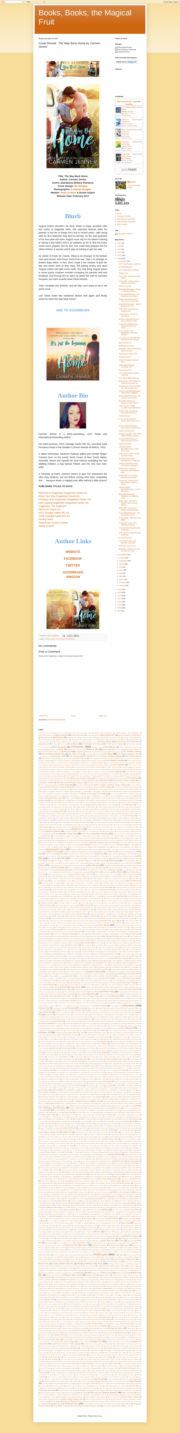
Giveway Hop (91, 1008)
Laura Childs (55, 1119)
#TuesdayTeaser (103, 751)
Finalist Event (98, 985)
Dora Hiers (97, 954)
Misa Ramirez (135, 1194)
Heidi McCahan (137, 1021)
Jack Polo (91, 1039)
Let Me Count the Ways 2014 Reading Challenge (54, 1130)
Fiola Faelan (132, 985)
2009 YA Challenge (75, 756)
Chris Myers (81, 907)
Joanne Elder (79, 1070)
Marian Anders (52, 1163)
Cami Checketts (43, 885)
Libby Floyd (130, 1130)
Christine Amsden (62, 909)
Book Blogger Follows (132, 858)
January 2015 (63, 1050)
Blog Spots (90, 853)
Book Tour (101, 867)
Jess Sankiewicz (131, 1061)
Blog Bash (121, 851)
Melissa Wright (102, 1179)
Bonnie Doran (100, 856)
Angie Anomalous (74, 816)
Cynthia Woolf (77, 932)
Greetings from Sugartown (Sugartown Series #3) (65, 499)
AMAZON (73, 577)
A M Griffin (110, 791)
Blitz (96, 851)
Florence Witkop (124, 987)
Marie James (86, 1163)
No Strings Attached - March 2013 (116, 1216)
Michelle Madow (82, 1190)
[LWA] (124, 234)
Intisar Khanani (113, 1032)
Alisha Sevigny (75, 802)
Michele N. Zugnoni (76, 1187)
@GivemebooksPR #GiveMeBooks (130, 735)
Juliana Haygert (107, 1081)
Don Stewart (51, 951)
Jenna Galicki (121, 1052)
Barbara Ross (91, 840)
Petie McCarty (135, 1234)
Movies (94, 1203)
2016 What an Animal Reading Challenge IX (70, 782)
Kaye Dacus (56, 1099)
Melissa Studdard (68, 1179)
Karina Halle (81, 1092)
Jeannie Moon (49, 1052)
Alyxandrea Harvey (107, 805)
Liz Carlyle (125, 1141)
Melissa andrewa (104, 1176)
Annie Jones (97, 822)
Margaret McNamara (122, 1159)
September (123, 561)
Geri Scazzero (43, 1003)
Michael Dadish (60, 1185)
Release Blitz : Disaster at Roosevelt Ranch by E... (128, 412)
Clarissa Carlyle (116, 914)
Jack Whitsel (100, 1039)
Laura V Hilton (84, 1121)
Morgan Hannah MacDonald (125, 1201)
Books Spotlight (83, 872)
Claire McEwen (61, 914)
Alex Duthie (86, 800)
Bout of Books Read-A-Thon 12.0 (82, 874)
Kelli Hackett (137, 1099)
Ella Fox (89, 965)
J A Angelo (99, 1035)
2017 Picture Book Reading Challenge (59, 787)
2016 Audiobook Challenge (103, 778)
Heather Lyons (134, 1019)
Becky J (64, 845)
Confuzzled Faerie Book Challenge (110, 920)
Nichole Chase (113, 1212)
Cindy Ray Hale (106, 912)
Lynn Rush (63, 1150)
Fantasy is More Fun (75, 980)
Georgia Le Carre (81, 1000)
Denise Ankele (110, 945)
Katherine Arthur (50, 1094)
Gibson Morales (54, 1003)
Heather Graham (75, 1019)
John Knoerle (58, 1072)
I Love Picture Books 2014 (74, 1030)
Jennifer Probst (82, 1059)
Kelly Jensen (107, 1101)
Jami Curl (138, 1043)
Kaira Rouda (44, 1090)
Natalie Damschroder (91, 1207)
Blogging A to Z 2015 (127, 853)
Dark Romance (134, 936)
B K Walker (102, 836)
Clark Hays (136, 914)
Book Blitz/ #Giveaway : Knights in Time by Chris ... (129, 402)
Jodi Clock (100, 1070)
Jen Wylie (112, 1052)
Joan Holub (49, 1070)
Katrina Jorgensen (68, 1096)
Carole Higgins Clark (133, 887)
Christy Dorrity (50, 912)
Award (65, 836)
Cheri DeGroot (61, 903)
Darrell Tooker (82, 938)
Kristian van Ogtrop (91, 1112)
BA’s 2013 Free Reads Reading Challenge (76, 838)
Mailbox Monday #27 (126, 346)
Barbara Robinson (79, 840)
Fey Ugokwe (60, 985)
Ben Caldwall (132, 845)
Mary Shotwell (79, 1170)
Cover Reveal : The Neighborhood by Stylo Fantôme (128, 333)
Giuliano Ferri (89, 1006)
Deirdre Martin (60, 945)
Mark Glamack (92, 1165)
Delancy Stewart (86, 945)
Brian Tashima (59, 878)
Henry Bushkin (100, 1023)
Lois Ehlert (87, 1143)
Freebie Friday (108, 992)
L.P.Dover (136, 1114)
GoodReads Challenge (80, 1010)
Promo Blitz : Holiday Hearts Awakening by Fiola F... (129, 282)
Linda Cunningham (70, 1134)
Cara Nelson (126, 885)
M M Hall (133, 1150)
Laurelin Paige (118, 1121)
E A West (69, 958)
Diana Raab (67, 947)
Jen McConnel (89, 1052)
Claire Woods (83, 914)
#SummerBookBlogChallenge (50, 751)
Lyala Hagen (92, 1148)
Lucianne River (45, 1148)
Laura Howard (114, 1119)
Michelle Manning (108, 1190)
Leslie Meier (93, 1128)
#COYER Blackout (125, 267)
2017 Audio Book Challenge (129, 270)
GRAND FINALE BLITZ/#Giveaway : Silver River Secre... (129, 449)
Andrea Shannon (125, 811)
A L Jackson (84, 791)
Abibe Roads (43, 796)
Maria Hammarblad (133, 1161)
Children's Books (84, 905)
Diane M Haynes (127, 947)
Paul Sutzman (135, 1229)
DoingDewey (114, 949)
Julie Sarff (83, 1083)
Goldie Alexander (65, 1010)
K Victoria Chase (88, 1088)
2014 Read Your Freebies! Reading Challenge (67, 769)
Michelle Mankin (95, 1190)
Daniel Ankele (69, 936)
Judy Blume (132, 1079)
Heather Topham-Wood (72, 1021)
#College (54, 744)
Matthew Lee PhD (44, 1172)
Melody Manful (45, 1181)
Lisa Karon (44, 1139)
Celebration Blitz (68, 898)
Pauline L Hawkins (86, 1232)
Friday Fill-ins (90, 994)
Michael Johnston (83, 1185)
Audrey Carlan (109, 831)
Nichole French (125, 1212)
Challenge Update (111, 898)
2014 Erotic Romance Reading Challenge (58, 767)
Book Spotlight (59, 867)
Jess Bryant (88, 1061)
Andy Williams (58, 813)
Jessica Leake (123, 1063)
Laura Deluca (77, 1119)
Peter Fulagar (100, 1234)
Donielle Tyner (85, 951)
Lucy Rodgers (70, 1148)
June (121, 570)
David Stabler (97, 940)
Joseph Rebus (85, 1077)
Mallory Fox (60, 1156)
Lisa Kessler (69, 1139)
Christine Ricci (74, 909)
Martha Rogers (57, 1167)
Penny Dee (49, 1234)
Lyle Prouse (112, 1148)
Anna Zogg (49, 820)
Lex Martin (102, 1130)
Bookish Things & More (100, 870)
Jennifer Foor (66, 1057)
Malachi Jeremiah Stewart (46, 1156)
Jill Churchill (82, 1065)
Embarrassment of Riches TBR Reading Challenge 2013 (56, 967)
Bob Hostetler (76, 856)
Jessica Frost (101, 1063)
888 (92, 789)
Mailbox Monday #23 (126, 431)
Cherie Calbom (85, 903)
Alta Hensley (69, 805)
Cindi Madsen (83, 912)
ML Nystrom (88, 1196)
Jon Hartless (110, 1074)
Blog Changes (131, 851)
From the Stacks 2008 (67, 996)
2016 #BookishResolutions (55, 778)
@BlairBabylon (95, 733)
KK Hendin (87, 1110)
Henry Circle (110, 1023)
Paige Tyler (73, 1225)
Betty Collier (130, 847)
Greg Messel (101, 1012)
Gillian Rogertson (112, 1003)
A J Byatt (56, 791)
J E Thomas (97, 1037)
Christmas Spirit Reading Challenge (107, 909)
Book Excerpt (114, 861)
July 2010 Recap (117, 1083)
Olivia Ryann (115, 1221)
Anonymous (42, 824)
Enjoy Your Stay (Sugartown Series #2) (59, 496)
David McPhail (75, 940)
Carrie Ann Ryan (107, 889)
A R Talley (62, 793)
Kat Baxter (91, 1092)
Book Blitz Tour (104, 858)
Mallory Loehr (71, 1156)
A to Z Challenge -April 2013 (84, 793)
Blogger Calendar (112, 853)
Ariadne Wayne (43, 827)
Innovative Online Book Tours (75, 1032)
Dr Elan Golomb (59, 956)
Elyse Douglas (135, 965)
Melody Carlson (125, 1179)
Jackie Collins (55, 1041)
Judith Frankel (101, 1079)
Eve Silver (70, 976)
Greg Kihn (92, 1012)
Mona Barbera (57, 1198)
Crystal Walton (43, 932)
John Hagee (132, 1070)
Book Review (93, 865)
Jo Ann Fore (125, 1068)
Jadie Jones (135, 1041)
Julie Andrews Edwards (132, 1081)
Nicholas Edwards (76, 1212)
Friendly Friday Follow (50, 996)
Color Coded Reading (62, 920)
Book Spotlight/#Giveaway (77, 867)
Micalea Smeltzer (125, 1183)
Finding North (46, 519)
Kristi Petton (79, 1112)
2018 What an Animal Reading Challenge (126, 787)
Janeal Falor (55, 1048)
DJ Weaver (104, 949)
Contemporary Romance (71, 923)
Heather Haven (99, 1019)
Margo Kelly (97, 1161)
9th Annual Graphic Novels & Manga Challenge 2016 (112, 789)
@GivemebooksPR (92, 735)
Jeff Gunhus (60, 1052)
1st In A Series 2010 (45, 756)
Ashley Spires (135, 827)
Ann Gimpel (131, 816)
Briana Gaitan (71, 878)
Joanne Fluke (90, 1070)
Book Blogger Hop (45, 860)
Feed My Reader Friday (127, 982)
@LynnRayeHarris (46, 739)
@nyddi (111, 739)
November (123, 555)
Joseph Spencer (98, 1077)
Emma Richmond (117, 969)
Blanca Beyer (89, 851)
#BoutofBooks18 (44, 744)
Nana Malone (54, 1207)
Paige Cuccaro (62, 1225)
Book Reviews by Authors (126, 219)
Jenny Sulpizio (55, 1061)
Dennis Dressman (122, 945)
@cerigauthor (108, 733)
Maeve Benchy (68, 1154)
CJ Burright (117, 912)
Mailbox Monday (115, 1154)
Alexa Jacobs (119, 800)
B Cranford (93, 836)
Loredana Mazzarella (117, 1143)
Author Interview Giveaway (122, 833)
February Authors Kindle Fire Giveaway (92, 982)
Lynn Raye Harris (52, 1150)
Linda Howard (104, 1134)
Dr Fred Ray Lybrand (72, 956)
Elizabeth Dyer (137, 962)
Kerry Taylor (135, 1103)
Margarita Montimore (45, 1161)
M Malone (48, 1152)
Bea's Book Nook (136, 840)
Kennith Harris (90, 1103)
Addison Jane (69, 796)
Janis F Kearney (91, 1048)
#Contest (62, 744)
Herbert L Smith (134, 1023)
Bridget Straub (82, 878)
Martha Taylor (69, 1167)
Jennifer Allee (105, 1054)
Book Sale (126, 865)
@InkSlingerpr (58, 737)
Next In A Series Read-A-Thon (59, 1212)
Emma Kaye (69, 969)
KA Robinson (110, 1088)
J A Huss (127, 1035)
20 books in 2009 (59, 756)
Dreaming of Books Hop (46, 958)
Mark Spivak (102, 1165)
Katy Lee (79, 1096)
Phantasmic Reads (44, 1236)
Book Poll (131, 863)
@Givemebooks (61, 735)
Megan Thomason (116, 1174)
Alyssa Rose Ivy (93, 805)
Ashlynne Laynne (44, 829)
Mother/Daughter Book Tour (79, 1203)
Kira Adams (57, 1110)
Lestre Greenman (117, 1128)
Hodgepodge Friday (91, 1025)
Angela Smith (48, 816)
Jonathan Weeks (44, 1077)
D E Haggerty (99, 932)
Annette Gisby (62, 822)
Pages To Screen (50, 1225)
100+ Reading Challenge (132, 751)
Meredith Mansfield (62, 1183)
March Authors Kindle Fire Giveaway (50, 1159)
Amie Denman (71, 809)
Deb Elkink (74, 943)
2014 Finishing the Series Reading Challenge (87, 767)
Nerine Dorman (94, 1209)
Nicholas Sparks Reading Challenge (96, 1212)
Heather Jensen (123, 1019)
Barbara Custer (66, 840)
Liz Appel (116, 1141)
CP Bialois (59, 927)
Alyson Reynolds (80, 805)
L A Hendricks (98, 1114)
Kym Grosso (71, 1114)
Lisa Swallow (137, 1139)
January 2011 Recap (104, 1048)
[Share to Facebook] (75, 635)
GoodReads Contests (96, 1010)
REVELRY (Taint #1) (49, 509)
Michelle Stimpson (54, 1192)
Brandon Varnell (66, 876)
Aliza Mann (108, 802)
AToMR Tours (77, 829)
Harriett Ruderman (109, 1017)
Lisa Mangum (80, 1139)
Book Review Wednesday (112, 865)
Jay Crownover (103, 1050)
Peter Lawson (111, 1234)
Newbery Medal (43, 1212)
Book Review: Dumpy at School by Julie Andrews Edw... (128, 470)
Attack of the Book (93, 829)
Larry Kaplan (126, 1117)
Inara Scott (111, 1030)
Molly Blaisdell (135, 1196)
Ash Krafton (102, 827)
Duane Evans (60, 958)
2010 (119, 605)
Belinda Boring (111, 845)
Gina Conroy (132, 1003)
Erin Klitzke (52, 974)
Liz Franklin (133, 1141)
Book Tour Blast (113, 867)
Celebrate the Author (54, 898)
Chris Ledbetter (70, 907)
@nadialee (89, 739)
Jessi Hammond (50, 1063)
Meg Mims (72, 1174)
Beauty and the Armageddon (80, 842)
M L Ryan (125, 1150)
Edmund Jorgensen (75, 960)
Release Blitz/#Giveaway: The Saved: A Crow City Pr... (129, 397)
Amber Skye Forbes (127, 807)
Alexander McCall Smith (132, 800)
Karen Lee (132, 1090)
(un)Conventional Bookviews (48, 733)
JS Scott (80, 1079)
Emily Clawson (89, 967)
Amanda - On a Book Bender (124, 805)
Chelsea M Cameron (47, 903)
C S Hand (115, 883)
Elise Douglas (95, 962)
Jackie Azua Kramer (135, 1039)
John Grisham (121, 1070)
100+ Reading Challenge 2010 (53, 754)
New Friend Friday (133, 1209)
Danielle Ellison (93, 936)
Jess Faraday (99, 1061)
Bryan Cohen (68, 881)
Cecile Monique (108, 896)
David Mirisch (86, 940)
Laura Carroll (44, 1119)
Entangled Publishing (94, 972)
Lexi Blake (111, 1130)
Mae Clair (58, 1154)
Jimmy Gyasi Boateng (84, 1068)
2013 (119, 596)
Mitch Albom (53, 1196)
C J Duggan (77, 883)
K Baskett (119, 1085)
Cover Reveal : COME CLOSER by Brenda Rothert (130, 407)
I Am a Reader (126, 1028)
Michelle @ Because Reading (94, 1187)
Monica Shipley (50, 1201)
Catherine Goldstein (113, 894)
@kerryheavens (100, 737)
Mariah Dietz (42, 1163)
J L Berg (114, 1037)
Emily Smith (111, 967)
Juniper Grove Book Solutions (53, 1085)
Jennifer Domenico (53, 1057)
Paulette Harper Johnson (58, 1232)
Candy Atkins (107, 885)
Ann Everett (121, 816)
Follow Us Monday (80, 989)
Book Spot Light (46, 867)
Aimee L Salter (69, 798)
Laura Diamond (88, 1119)
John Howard (47, 1072)
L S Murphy (127, 1114)
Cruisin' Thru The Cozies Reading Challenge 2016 (89, 929)
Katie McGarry (45, 1096)
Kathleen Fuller (86, 1094)
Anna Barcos (109, 818)
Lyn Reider (122, 1148)
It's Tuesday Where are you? (68, 1035)
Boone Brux (106, 872)
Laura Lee (42, 1121)
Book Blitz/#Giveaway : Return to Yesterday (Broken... (130, 290)
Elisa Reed (60, 962)
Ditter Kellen (94, 949)
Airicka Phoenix (82, 798)
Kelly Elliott (97, 1101)
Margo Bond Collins (60, 1161)
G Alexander (115, 996)
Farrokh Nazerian (89, 980)
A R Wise (70, 793)
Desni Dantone (45, 947)
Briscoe (102, 878)
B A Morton (72, 836)
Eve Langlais (61, 976)
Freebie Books (124, 416)
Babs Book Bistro (98, 838)
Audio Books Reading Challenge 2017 (127, 366)
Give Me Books (70, 639)
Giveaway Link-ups (59, 1008)
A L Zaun (102, 791)
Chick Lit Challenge (133, 903)
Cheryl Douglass (119, 903)
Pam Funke (93, 1225)
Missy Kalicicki (43, 1196)
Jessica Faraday (89, 1063)
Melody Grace (136, 1179)
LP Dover (130, 1145)
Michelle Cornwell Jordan (113, 1187)
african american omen (128, 796)
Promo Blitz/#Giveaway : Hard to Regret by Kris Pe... (129, 514)
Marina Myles (131, 1163)
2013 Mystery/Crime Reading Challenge (91, 760)
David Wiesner (107, 940)
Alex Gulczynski (96, 800)
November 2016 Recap (127, 546)
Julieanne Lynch (94, 1083)
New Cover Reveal (118, 1209)
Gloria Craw (42, 1010)
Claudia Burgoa (43, 916)
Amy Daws (91, 809)
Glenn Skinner (116, 1008)
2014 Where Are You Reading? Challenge (73, 771)
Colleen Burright (129, 918)
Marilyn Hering (107, 1163)
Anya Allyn (64, 824)
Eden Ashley (63, 960)
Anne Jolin (102, 820)
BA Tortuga (56, 838)
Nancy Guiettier (66, 1207)
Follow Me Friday (51, 989)
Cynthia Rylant (66, 932)
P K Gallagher (85, 1223)
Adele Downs (80, 796)
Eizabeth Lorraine (111, 960)
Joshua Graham (110, 1077)
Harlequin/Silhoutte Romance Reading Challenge (74, 1017)
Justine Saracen (90, 1085)
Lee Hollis (106, 1126)
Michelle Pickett (134, 1190)
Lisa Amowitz (112, 1137)
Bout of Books (118, 872)
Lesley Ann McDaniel (69, 1128)
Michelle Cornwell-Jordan (131, 1187)
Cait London (135, 883)
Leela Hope (114, 1126)
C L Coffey (86, 883)
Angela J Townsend (93, 813)
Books (124, 870)
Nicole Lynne (101, 1214)
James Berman (54, 1043)
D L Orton (108, 932)
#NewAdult (42, 749)
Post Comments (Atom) (56, 720)
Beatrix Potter (64, 842)
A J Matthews (66, 791)
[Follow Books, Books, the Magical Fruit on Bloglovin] (126, 63)
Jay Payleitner (115, 1050)
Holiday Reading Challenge (131, 1025)
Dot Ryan (136, 954)
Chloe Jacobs (132, 905)
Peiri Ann (130, 1232)
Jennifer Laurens (53, 1059)
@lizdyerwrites (137, 737)
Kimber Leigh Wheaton (77, 1108)
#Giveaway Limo (97, 747)
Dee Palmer (50, 945)
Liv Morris (89, 1141)
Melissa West (80, 1179)
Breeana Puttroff (113, 876)
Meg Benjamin (43, 1174)
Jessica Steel (54, 1065)
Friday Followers (127, 994)
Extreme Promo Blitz (131, 978)
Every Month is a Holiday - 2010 (48, 978)
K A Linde (101, 1085)
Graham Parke (135, 1010)
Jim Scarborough (61, 1068)
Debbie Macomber (85, 943)
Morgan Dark (111, 1201)
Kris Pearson (106, 1110)
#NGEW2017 (52, 749)
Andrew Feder (137, 811)
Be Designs (80, 186)
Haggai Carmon (92, 1014)
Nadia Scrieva (130, 1205)
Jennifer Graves (79, 1057)
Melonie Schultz (57, 1181)
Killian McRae (107, 1105)
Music (120, 1203)
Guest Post (49, 1014)
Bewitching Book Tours (55, 849)
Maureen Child (56, 1172)
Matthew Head (134, 1170)
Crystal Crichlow (123, 929)
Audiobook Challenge (52, 831)
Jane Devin (127, 1046)
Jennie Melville (74, 1054)
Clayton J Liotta (56, 916)
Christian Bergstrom (102, 907)
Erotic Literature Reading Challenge (100, 974)
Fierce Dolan (71, 985)
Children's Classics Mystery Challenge (104, 905)
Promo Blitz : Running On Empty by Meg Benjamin (128, 509)
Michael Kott (119, 1185)
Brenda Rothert (136, 876)
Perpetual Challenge (62, 1234)
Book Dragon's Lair (87, 860)
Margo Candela (73, 1161)
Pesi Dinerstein (76, 1234)
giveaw (119, 1006)
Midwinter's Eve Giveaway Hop (122, 1192)
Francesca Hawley (56, 992)
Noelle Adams (52, 1218)
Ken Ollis (43, 1103)
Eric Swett (118, 971)
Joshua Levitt (122, 1077)
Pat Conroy (103, 1227)
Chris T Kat (90, 907)
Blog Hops (60, 853)
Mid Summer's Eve (81, 1192)
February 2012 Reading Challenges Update (63, 982)
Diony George (74, 949)
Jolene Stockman (99, 1074)
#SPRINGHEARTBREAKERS (132, 749)
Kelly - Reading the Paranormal (81, 1101)
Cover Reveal (59, 639)
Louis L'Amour (89, 1145)
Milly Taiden (90, 1194)
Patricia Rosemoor (53, 1229)
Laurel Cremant (95, 1121)
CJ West (134, 912)
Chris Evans (49, 907)
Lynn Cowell (132, 1148)
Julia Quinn (79, 1081)
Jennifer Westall (134, 1059)
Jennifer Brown (116, 1054)
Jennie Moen (85, 1054)
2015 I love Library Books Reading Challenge (90, 774)
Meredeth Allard (129, 1181)
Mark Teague (113, 1165)
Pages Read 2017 (125, 370)
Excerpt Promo (95, 978)
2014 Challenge (118, 765)
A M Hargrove (120, 791)
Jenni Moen (131, 1052)
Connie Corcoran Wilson (132, 920)
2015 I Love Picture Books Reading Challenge (121, 774)
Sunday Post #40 (125, 444)
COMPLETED (92, 920)
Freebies (121, 992)
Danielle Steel (104, 936)
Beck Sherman (134, 842)
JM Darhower (115, 1068)
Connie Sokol (43, 923)
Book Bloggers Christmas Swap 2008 (66, 860)
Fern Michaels (49, 985)
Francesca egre (43, 992)
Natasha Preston (117, 1207)
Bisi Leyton (112, 849)
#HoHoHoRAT (124, 747)
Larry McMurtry (137, 1117)
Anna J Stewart (131, 818)
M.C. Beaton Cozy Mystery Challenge (93, 1152)
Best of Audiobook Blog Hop (79, 847)
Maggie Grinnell (91, 1154)
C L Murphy (96, 883)
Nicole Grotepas (79, 1214)
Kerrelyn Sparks (113, 1103)
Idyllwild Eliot (89, 1030)
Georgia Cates (68, 1000)
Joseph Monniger (73, 1077)
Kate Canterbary (102, 1092)
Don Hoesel (132, 949)
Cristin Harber (56, 929)
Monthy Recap (100, 1201)
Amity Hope (82, 809)
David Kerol (44, 940)
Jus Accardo (68, 1085)
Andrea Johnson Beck (98, 811)
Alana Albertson (104, 798)
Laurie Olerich (125, 1123)
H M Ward (59, 1014)
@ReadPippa (121, 739)
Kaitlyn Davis (55, 1090)
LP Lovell (138, 1145)
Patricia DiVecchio (128, 1227)
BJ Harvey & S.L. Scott (125, 849)
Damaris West (92, 934)
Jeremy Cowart (67, 1061)
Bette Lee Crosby (118, 847)
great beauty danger (79, 1012)
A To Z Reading (101, 794)
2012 (119, 599)
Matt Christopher (122, 1170)
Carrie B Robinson (120, 889)
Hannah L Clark (127, 1014)
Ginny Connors (62, 1006)
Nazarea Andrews (69, 1209)
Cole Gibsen (84, 918)
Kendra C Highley (65, 1103)
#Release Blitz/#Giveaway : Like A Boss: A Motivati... (129, 465)
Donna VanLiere (87, 954)
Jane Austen (117, 1046)
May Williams (91, 1172)
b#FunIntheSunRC (44, 838)
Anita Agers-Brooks (99, 816)
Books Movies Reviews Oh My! (66, 872)
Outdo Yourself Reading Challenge (59, 1223)
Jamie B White (55, 1046)
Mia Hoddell (96, 1183)
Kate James (113, 1092)
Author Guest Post (69, 834)
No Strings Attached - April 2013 (94, 1216)
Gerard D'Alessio (120, 1000)
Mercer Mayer (116, 1181)
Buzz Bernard (46, 883)
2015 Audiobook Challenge (98, 771)
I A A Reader (114, 1028)
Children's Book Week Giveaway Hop (65, 905)
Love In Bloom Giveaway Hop (116, 1145)
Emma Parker (104, 969)
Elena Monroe (132, 960)
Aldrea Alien (135, 798)
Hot (76, 1028)
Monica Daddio (106, 1198)
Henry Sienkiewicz (121, 1023)
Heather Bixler (63, 1019)
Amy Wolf (48, 811)
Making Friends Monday (132, 1154)
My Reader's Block (60, 1205)
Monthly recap (75, 1201)
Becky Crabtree (55, 845)
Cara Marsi (116, 885)
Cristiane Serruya (44, 929)
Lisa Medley (89, 1139)
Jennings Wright (43, 1061)
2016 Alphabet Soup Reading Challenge (79, 778)
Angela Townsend (60, 816)
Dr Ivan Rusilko (86, 956)
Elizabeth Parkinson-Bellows (65, 965)
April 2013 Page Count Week (79, 824)
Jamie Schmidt (87, 1046)
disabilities (85, 949)
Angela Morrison (107, 813)
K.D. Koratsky (100, 1088)
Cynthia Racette (54, 932)
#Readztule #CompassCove (75, 749)
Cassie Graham (134, 892)
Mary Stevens (91, 1170)
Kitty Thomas (78, 1110)
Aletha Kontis (65, 800)
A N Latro (54, 793)
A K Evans (75, 791)
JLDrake (105, 1068)
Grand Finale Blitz (45, 1012)
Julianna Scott (118, 1081)
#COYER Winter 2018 (132, 744)
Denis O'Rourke (98, 945)
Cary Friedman (59, 892)
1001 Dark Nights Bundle (93, 754)
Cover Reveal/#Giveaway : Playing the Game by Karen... (128, 326)
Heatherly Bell (103, 1021)
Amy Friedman (111, 809)
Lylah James (102, 1148)
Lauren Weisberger (112, 1123)
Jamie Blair (66, 1046)
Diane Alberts (92, 947)
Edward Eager (99, 960)
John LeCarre (92, 1072)
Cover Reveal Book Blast (122, 925)
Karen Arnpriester (85, 1090)
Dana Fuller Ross (133, 934)
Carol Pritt (99, 887)
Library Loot (67, 1132)
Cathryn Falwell (62, 896)
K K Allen (41, 1088)
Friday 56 (80, 994)
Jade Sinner (125, 1041)
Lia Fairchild (121, 1130)
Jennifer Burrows (129, 1054)
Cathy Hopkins (84, 896)
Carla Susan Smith (65, 887)
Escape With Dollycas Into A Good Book (126, 974)
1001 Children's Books (75, 754)
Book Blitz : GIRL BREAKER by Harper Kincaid (130, 350)
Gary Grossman (69, 998)
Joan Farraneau (128, 160)
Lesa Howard (56, 1128)
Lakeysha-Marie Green (76, 1117)
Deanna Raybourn (62, 943)
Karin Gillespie (70, 1092)
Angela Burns (69, 813)
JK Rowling (97, 1068)
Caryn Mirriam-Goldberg (73, 892)
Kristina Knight (125, 1112)
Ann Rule (90, 818)
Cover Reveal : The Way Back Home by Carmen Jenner (129, 339)
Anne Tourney (50, 822)
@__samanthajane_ (66, 733)
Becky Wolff (84, 845)
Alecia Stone (54, 800)
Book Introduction (108, 863)
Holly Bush (42, 1028)
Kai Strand (129, 1088)
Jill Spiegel (110, 1065)
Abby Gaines (135, 793)
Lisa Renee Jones (112, 1139)
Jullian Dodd (105, 1083)
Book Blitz (122, 856)
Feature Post (126, 980)
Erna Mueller (71, 974)
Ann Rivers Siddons (78, 818)
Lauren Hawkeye (49, 1123)
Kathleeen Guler (63, 1094)
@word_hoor (93, 741)
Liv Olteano (97, 1141)
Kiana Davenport (77, 1105)
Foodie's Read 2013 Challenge (114, 989)
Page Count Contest (98, 1223)
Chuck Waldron (62, 912)
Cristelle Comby (134, 927)
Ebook (113, 958)
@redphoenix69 (134, 739)
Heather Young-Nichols (89, 1021)
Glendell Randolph (103, 1008)
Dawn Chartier (128, 940)
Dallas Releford (69, 934)
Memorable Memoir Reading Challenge (83, 1181)
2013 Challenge (81, 758)
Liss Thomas (80, 1141)
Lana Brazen (98, 1117)
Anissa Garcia (86, 816)
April (121, 576)
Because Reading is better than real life (103, 842)
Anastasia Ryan (59, 811)
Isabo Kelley (42, 1035)
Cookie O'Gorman (130, 923)
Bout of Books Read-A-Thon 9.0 (128, 874)
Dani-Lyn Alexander (45, 936)
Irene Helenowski (125, 1032)
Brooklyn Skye (43, 881)
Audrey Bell (98, 831)
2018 (119, 252)
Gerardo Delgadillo (133, 1000)
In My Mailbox (100, 1030)
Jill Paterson (101, 1065)
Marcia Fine (66, 1159)
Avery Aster (57, 836)
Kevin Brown (53, 1105)
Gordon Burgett (110, 1010)
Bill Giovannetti (84, 849)
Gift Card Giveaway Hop (69, 1003)
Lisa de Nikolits (136, 1137)
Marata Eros (94, 1156)
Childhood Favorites (45, 905)
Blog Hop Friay (50, 853)
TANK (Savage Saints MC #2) (54, 516)
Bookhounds (61, 870)
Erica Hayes (126, 971)
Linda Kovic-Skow (127, 1134)
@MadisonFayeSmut (62, 739)
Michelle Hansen (56, 1190)
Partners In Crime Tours (88, 1227)
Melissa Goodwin (129, 1176)
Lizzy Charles (77, 1143)
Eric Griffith (109, 971)
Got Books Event (123, 1010)
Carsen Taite (48, 892)
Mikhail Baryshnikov (61, 1194)
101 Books (108, 754)
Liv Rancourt (107, 1141)
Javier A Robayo (91, 1050)
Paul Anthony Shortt (114, 1229)
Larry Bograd (116, 1117)
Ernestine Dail (82, 974)
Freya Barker (70, 994)
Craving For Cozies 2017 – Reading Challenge (128, 524)
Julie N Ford (73, 1083)
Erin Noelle (62, 974)
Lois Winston (97, 1143)
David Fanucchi (136, 938)
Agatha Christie (58, 798)
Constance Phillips (55, 923)
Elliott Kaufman (123, 965)
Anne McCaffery (126, 820)
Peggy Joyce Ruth (119, 1232)
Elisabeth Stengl (83, 962)
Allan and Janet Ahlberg (128, 802)
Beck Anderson (123, 842)
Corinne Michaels (63, 925)
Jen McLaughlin (101, 1052)
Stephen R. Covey (129, 113)
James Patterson (101, 1043)
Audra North (88, 831)
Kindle (48, 1110)
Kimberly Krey (116, 1108)
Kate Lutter (132, 1092)
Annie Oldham (134, 822)
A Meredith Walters (132, 791)
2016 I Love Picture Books (99, 780)
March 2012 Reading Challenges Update (126, 1156)
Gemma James (134, 998)
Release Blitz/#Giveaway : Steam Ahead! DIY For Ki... (129, 440)
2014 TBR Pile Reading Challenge (119, 769)
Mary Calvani (92, 1167)
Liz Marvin (67, 1143)
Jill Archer (73, 1065)
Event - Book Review (107, 976)
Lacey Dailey (52, 1117)
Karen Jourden (108, 1090)
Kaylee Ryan (78, 1099)
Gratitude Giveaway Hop (63, 1012)
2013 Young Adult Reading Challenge (118, 763)
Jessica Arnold (61, 1063)
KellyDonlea (127, 1101)
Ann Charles (111, 816)
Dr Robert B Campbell (111, 956)
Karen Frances (97, 1090)
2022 (119, 243)
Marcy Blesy (92, 1159)
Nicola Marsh (56, 1214)
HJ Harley (79, 1025)
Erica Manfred (137, 971)
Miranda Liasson (113, 1194)
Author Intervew (86, 833)
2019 (119, 249)
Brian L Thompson (46, 878)
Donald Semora (74, 951)
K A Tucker (109, 1085)
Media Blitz (123, 1172)
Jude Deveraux (90, 1079)
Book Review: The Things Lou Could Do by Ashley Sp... (129, 382)
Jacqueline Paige (104, 1041)
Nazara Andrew (56, 1209)
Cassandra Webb (122, 892)
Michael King (109, 1185)
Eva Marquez (51, 976)
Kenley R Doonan (78, 1103)
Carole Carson (119, 887)
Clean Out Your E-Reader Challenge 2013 (113, 916)
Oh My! (84, 1221)
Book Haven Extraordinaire (80, 863)
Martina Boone (80, 1167)
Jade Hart (116, 1041)
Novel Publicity (113, 1218)
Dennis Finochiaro (136, 945)
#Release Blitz (92, 749)
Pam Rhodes (104, 1225)
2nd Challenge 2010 (63, 789)
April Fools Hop (105, 824)
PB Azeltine (107, 1232)
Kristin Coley (103, 1112)
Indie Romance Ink (124, 1030)
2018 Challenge (106, 787)
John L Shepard (70, 1072)
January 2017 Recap (76, 1050)
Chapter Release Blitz (134, 898)
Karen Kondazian (121, 1090)
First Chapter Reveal (52, 987)
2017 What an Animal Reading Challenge (86, 787)
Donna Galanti (52, 954)
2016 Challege (119, 778)
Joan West (59, 1070)
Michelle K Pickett (69, 1190)
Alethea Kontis (75, 800)
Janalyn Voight (106, 1046)
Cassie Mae (42, 894)
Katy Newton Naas (90, 1096)
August (122, 564)
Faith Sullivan (62, 980)
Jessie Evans (64, 1065)
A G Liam (48, 791)
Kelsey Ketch (137, 1101)
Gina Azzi (123, 1003)
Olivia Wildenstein (126, 1221)
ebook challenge (123, 958)
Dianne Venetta (52, 949)
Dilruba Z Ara (63, 949)
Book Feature (65, 863)
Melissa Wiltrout (90, 1179)
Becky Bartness (43, 845)
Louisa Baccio (100, 1145)
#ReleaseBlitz (107, 749)
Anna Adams (99, 818)
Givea (112, 1006)
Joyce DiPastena (67, 1079)
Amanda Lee (60, 807)
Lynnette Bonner (85, 1150)
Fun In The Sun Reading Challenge (89, 996)
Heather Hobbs (111, 1019)
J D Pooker (78, 1037)
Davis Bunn (118, 940)
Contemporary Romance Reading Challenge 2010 (97, 923)
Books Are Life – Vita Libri (47, 872)
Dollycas (123, 949)
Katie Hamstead (136, 1094)
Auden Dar (115, 829)
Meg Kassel (63, 1174)
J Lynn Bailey (123, 1037)
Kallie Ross (65, 1090)
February (122, 582)
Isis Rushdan (53, 1035)
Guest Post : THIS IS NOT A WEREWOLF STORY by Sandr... (128, 482)
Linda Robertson (76, 1137)
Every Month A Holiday (132, 976)
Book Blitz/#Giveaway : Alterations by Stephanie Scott (128, 496)
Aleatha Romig (43, 800)
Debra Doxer (109, 943)
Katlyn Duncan (56, 1096)
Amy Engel (101, 809)
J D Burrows (59, 1037)
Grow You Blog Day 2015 (127, 1012)
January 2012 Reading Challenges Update (126, 1048)
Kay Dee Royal (114, 1096)
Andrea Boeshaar (83, 811)
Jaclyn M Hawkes (80, 1041)
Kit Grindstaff (68, 1110)
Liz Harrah (48, 1143)
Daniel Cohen (81, 936)
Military (82, 1194)
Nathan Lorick (129, 1207)
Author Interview (101, 834)
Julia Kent (57, 1081)
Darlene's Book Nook (57, 938)
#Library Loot (135, 747)
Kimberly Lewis (127, 1108)
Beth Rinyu (94, 847)
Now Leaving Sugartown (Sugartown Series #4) (64, 503)
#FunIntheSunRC (44, 747)
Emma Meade (93, 969)
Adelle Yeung (90, 796)
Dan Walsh (110, 934)
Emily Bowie (79, 967)
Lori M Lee (79, 1145)
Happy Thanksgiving (50, 1017)
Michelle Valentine (68, 1192)
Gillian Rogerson (128, 123)
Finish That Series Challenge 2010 (115, 985)
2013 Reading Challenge (115, 760)
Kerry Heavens (125, 1103)
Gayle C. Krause (91, 998)
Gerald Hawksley (108, 1000)
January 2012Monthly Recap (47, 1050)
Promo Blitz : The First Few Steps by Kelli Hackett (128, 476)
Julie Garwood (43, 1083)
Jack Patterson (81, 1039)
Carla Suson (77, 887)
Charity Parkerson (83, 900)
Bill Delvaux (74, 849)
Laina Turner (63, 1117)
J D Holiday (69, 1037)
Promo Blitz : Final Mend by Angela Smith (128, 310)
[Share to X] (73, 635)
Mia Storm (114, 1183)
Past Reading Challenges (126, 222)
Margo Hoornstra (86, 1161)
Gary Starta (80, 998)
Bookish (88, 870)
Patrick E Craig (66, 1229)
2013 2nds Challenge (67, 758)
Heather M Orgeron (44, 1021)
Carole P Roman (44, 889)
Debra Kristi (129, 943)
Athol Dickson (65, 829)
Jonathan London (133, 1074)
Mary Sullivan (102, 1170)
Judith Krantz (112, 1079)
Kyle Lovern (61, 1114)
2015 (119, 589)
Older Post (102, 716)
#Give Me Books (59, 747)
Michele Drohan (63, 1187)
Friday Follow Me (115, 994)
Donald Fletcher (62, 951)
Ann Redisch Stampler (63, 818)
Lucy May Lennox (58, 1148)
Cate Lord (70, 894)
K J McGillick (135, 1085)
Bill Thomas (95, 849)
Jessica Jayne (112, 1063)
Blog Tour (100, 854)
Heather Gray (87, 1019)
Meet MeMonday (134, 1172)
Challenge (100, 898)
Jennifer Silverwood (108, 1059)
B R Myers (136, 836)
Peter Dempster (88, 1234)
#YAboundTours (115, 751)
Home (73, 716)
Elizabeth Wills (80, 965)
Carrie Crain (131, 889)
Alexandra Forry (43, 802)
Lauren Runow (88, 1123)
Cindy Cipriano (94, 912)
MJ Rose (61, 1196)
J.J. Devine (51, 1039)
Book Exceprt (101, 860)
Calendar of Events (124, 216)
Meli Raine (82, 1176)
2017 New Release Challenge (130, 264)
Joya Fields (47, 1079)
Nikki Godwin (132, 1214)
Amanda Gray (49, 807)
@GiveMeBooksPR (108, 735)
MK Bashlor (70, 1196)
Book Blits (51, 858)
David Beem (93, 938)
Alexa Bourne (108, 800)
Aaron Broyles (115, 793)
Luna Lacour (81, 1148)
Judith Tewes (122, 1079)
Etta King (41, 976)
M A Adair (96, 1150)
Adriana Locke (101, 796)
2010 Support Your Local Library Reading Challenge (103, 756)
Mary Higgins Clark (130, 1167)
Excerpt (86, 978)
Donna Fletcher (130, 951)
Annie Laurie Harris (110, 822)
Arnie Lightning (127, 148)
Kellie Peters (54, 1101)
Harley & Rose (46, 526)
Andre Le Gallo (71, 811)
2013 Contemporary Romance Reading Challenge (104, 758)
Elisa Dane (51, 962)
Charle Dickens (108, 900)
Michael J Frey (71, 1185)
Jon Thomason (121, 1074)
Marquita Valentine (135, 1165)
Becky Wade (73, 845)
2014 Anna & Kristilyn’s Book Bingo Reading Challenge (74, 765)
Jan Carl (96, 1046)
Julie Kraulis (64, 1083)
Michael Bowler (48, 1185)
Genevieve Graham (44, 1000)
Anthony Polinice (53, 824)
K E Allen (127, 1085)
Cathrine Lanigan (49, 896)
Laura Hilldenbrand (102, 1119)
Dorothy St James (125, 954)
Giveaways (71, 1008)
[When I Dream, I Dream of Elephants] (119, 136)
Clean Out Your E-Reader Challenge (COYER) (80, 916)
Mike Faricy (49, 1194)
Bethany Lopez (105, 847)
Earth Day (105, 958)
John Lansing (81, 1072)
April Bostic (94, 824)
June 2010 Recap (130, 1083)
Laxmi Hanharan (136, 1123)
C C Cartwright (57, 883)
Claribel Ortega (104, 914)
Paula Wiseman (43, 1232)
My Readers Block (74, 1205)
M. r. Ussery (75, 1152)
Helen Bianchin (58, 1023)
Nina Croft (47, 1216)
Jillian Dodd (132, 1065)
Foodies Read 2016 (133, 989)
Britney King (111, 878)
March (121, 579)
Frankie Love (79, 992)
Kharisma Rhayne (64, 1105)
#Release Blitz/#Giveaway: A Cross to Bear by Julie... (129, 320)
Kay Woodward (45, 1099)
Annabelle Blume (74, 820)
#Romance (118, 749)
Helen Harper (70, 1023)
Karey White (49, 1092)
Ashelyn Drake (112, 827)
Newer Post (43, 716)
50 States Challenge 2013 (80, 789)
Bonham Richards (88, 856)
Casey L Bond (98, 892)
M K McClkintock (115, 1150)
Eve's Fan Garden (81, 976)
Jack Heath (60, 1039)
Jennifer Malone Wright (68, 1059)
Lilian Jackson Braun (127, 1132)
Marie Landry (96, 1163)
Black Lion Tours (53, 852)
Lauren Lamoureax (76, 1123)
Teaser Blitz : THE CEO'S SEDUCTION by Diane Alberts (128, 503)
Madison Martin (48, 1154)
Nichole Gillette (136, 1212)
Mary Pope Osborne (51, 1170)
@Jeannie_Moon (72, 737)
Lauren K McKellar (62, 1123)
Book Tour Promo (126, 867)
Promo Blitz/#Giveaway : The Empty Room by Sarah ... (129, 295)
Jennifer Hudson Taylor (105, 1057)
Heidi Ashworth (125, 1021)
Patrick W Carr (90, 1229)
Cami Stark (54, 885)
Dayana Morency (49, 943)
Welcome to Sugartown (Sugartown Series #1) (63, 493)
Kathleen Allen (74, 1094)
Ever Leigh (120, 976)
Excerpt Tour (118, 978)
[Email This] (68, 635)
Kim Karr (131, 1105)
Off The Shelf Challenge (72, 1221)
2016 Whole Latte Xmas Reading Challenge (127, 542)
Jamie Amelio (45, 1046)
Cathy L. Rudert (96, 896)
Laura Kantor (125, 1119)
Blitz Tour (112, 851)
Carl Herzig (44, 887)
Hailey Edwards (104, 1014)
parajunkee (42, 1227)
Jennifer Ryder (94, 1059)
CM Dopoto (74, 918)
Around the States (80, 827)
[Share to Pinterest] (78, 635)
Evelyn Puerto (94, 976)
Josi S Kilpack (132, 1077)
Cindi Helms (73, 912)
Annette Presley (74, 822)
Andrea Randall (112, 811)
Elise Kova (113, 962)
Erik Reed (44, 974)
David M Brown (64, 940)
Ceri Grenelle (90, 898)
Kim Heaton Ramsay (120, 1105)
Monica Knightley (129, 1198)
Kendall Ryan (52, 1103)
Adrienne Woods (113, 796)
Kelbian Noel (118, 1099)
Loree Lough (131, 1143)
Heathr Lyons (114, 1021)
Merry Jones (87, 1183)
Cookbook (118, 923)
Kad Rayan (120, 1088)
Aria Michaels (135, 824)
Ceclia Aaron (131, 896)
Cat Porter (51, 894)
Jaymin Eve (125, 1050)
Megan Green (82, 1174)
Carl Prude (53, 887)
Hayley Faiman (134, 1017)
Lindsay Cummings (89, 1137)
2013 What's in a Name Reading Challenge (61, 763)
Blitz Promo (103, 851)
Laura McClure (51, 1121)
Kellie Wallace (64, 1101)
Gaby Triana (49, 998)
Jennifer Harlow (91, 1057)
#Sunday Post (66, 751)
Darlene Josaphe (44, 938)
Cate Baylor (60, 894)
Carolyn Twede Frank (93, 889)
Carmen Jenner (50, 639)
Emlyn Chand (131, 967)
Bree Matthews (100, 876)
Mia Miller (105, 1183)
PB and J (97, 1232)
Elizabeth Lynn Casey (47, 965)
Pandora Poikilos (134, 1225)
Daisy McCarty (137, 932)
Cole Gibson (94, 918)
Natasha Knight (105, 1207)
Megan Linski (104, 1174)
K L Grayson (60, 1088)
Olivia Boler (105, 1221)
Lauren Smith (100, 1123)
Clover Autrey (64, 918)
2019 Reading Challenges (47, 789)
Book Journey (121, 863)
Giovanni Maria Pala (76, 1006)
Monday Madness (80, 1198)
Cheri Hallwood (73, 903)
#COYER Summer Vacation (114, 744)
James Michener (89, 1043)
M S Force (66, 1152)
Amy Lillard (121, 809)
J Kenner (106, 1037)
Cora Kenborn (51, 925)
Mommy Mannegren (45, 1198)
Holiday (102, 1025)
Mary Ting (112, 1170)
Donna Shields (74, 954)
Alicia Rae (65, 802)
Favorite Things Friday (103, 980)
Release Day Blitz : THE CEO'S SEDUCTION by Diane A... (130, 435)
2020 (119, 246)
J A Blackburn (108, 1035)
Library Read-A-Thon (82, 1132)
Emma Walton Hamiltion (132, 969)
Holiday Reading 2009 (113, 1025)
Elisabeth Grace (71, 962)
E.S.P (85, 958)
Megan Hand (93, 1174)
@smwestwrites (56, 741)
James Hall (65, 1043)
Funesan (105, 996)
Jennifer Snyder (122, 1059)
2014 (119, 592)
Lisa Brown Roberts (124, 1137)
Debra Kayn (119, 943)
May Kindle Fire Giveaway (77, 1172)
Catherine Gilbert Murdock (96, 894)
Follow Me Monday (66, 989)
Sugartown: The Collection (52, 506)
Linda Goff (81, 1134)
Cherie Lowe (108, 903)
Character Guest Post (69, 900)
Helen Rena (79, 1023)
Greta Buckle (112, 1012)
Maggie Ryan (103, 1154)
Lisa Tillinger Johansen (48, 1141)
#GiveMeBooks (110, 747)
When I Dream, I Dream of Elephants (126, 132)
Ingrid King (136, 1030)
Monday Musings (93, 1198)
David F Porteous (124, 938)
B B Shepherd (83, 836)
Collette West (49, 920)
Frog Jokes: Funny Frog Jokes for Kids (126, 144)
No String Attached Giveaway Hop (71, 1216)
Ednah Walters (88, 960)
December (123, 261)
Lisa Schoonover (126, 1139)
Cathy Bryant (73, 896)
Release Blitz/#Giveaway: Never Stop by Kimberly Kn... (130, 427)
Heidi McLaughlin (46, 1023)
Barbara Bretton (134, 838)
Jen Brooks (79, 1052)
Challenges (122, 898)
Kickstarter (88, 1105)
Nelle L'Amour (82, 1209)
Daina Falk (127, 932)
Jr (75, 1079)
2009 (119, 608)
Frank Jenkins (68, 992)
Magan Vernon (79, 1154)
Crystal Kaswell (134, 929)
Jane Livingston (43, 1048)
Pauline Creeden (73, 1232)
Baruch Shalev (123, 840)
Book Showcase (136, 865)
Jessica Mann (135, 1063)
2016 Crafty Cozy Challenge (47, 780)
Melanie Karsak (72, 1176)
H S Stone (67, 1014)
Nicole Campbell (67, 1214)
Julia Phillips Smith (67, 1081)
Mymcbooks (100, 1205)
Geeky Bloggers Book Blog (107, 998)
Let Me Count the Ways (132, 1128)
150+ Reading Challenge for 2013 (128, 754)
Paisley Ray (83, 1225)
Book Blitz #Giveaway (77, 858)
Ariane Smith (55, 827)
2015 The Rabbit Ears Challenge (109, 776)
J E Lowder (87, 1037)
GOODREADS (73, 572)
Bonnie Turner (111, 856)
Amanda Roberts (72, 807)
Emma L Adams (81, 969)
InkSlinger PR (44, 1032)
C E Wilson (67, 883)
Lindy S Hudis (101, 1137)
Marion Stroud (51, 1165)
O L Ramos (51, 1221)
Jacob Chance (92, 1041)
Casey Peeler (110, 892)
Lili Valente (114, 1132)
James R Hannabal (116, 1043)
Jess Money (120, 1061)
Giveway (81, 1008)
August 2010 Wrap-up (124, 831)
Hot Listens (82, 1028)
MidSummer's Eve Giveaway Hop (100, 1192)
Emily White (121, 967)
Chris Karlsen (59, 907)
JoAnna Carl (69, 1070)
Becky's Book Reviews (97, 845)
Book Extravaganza (129, 860)
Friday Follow (103, 994)
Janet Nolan (79, 1048)
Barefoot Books (112, 840)
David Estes (113, 938)
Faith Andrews (51, 980)
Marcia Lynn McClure (79, 1159)
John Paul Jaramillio (116, 1072)
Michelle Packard (121, 1190)
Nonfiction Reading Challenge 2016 (70, 1218)
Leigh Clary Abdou (135, 1126)
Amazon (93, 807)
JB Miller (134, 1050)
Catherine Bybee (81, 894)
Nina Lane (55, 1216)
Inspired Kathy (101, 1032)
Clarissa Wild (127, 914)
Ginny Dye (126, 136)
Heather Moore (58, 1021)
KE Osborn (98, 1099)
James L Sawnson (76, 1043)
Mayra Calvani (113, 1172)
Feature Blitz (116, 980)
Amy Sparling (132, 809)
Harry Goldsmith (123, 1017)
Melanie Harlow (48, 1176)
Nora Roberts (88, 1218)
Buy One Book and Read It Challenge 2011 (110, 881)
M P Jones (57, 1152)
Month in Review (62, 1201)
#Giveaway (77, 746)
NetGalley (105, 1210)
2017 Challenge (66, 785)
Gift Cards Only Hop (85, 1003)
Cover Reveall (49, 927)
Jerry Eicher (78, 1061)
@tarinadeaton (68, 741)
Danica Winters (58, 936)
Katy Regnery (102, 1096)
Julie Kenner (54, 1083)
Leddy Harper (96, 1126)
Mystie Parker (110, 1205)
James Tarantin (128, 1043)
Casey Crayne (87, 892)
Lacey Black (42, 1117)
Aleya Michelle (55, 802)
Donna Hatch (64, 954)
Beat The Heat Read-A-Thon (49, 842)
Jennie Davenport (62, 1054)
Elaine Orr (123, 960)
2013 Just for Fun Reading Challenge (64, 760)
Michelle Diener (43, 1190)
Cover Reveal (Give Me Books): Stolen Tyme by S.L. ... (130, 421)
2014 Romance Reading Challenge (95, 769)
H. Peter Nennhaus (79, 1014)
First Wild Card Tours (71, 987)
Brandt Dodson (77, 876)
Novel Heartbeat (100, 1218)
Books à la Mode (134, 870)
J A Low (134, 1035)
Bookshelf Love (95, 872)
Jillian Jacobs (49, 1068)
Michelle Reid (43, 1192)
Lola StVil (106, 1143)
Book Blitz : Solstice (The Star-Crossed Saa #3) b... (129, 550)
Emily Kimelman (101, 967)
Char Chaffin (56, 900)
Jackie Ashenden (122, 1039)
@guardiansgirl (45, 737)
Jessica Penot (43, 1065)
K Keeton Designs (81, 189)
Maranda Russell (83, 1156)
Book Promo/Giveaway (79, 865)
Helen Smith (89, 1023)
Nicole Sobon (111, 1214)
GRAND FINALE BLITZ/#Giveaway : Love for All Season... (130, 489)
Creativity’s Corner (121, 927)
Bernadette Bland (61, 847)
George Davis (57, 1000)
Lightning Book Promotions (99, 1132)
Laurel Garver (107, 1121)
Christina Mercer (49, 909)
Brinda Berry (94, 878)
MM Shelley (98, 1196)
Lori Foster (69, 1145)
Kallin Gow (74, 1090)
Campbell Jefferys (65, 885)
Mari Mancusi (108, 1161)
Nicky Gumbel (45, 1214)
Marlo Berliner (123, 1165)
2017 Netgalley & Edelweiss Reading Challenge (111, 785)
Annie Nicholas (123, 822)
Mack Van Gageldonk (113, 1152)
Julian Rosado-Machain (92, 1081)
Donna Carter (119, 951)
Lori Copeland (59, 1145)
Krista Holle (116, 1110)
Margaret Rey (135, 1159)
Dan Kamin (101, 934)
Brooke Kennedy (123, 878)
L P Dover (118, 1114)
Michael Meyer (130, 1185)
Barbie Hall (101, 840)
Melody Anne (114, 1179)
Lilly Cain (49, 1134)
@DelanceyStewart (121, 733)
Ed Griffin (54, 960)
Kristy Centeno (136, 1112)
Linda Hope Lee (92, 1134)
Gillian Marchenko (99, 1003)
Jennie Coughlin (50, 1054)
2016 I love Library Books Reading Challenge (73, 780)
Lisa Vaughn (61, 1141)
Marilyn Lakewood (119, 1163)
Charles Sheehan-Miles (134, 900)
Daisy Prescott (57, 934)
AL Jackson (92, 798)
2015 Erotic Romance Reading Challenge (60, 774)
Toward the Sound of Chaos (53, 522)
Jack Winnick (110, 1039)
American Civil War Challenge (55, 809)
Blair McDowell (77, 851)
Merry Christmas (76, 1183)
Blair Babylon (67, 851)
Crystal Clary (112, 929)
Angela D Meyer (80, 813)
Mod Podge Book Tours (111, 1196)
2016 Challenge (132, 778)
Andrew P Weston (46, 813)
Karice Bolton (60, 1092)
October (122, 558)
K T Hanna (77, 1088)
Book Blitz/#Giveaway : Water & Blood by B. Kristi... (130, 305)
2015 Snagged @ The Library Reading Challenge (81, 776)
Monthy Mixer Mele (87, 1201)
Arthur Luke (92, 827)
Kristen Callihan (45, 1112)
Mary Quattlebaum (67, 1170)
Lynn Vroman (73, 1150)
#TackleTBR (79, 751)
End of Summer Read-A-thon (75, 971)
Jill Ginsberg (91, 1065)
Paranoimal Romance (55, 1227)
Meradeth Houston (103, 1181)
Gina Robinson (50, 1006)
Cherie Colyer (97, 903)
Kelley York (128, 1099)
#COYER (85, 744)
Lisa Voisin (70, 1141)
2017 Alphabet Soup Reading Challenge (128, 782)
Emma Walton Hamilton (46, 971)
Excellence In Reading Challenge (71, 978)
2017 (119, 255)
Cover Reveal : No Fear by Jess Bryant (128, 315)
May (121, 573)
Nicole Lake (90, 1214)
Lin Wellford (58, 1134)
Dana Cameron (121, 934)
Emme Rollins (59, 971)
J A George (118, 1035)
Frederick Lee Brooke (92, 992)
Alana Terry (114, 798)
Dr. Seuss (136, 956)
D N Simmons (117, 932)
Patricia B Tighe (115, 1227)
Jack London (70, 1039)
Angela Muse (118, 813)
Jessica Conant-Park (75, 1063)
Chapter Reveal (45, 900)
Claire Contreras (49, 914)
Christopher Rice (126, 909)
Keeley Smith (108, 1099)
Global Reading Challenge (131, 1008)
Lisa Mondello (100, 1139)
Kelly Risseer (117, 1101)
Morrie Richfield (62, 1203)
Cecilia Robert (120, 896)
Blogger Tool (123, 273)
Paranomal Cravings (71, 1227)
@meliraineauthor (77, 739)
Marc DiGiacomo (106, 1156)
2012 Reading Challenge (50, 758)
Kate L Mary (123, 1092)
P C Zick (75, 1223)
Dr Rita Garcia (97, 956)
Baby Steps (110, 838)
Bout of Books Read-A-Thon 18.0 (105, 874)
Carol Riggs (108, 887)
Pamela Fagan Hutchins (118, 1225)
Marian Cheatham (65, 1163)
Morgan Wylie (51, 1203)
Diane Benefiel (103, 947)
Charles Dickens (120, 900)
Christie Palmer (115, 907)
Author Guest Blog (53, 833)
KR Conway (96, 1110)
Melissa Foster (116, 1176)
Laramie (106, 1117)
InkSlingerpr (59, 1032)
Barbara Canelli (54, 840)
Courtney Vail (75, 925)
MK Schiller (79, 1196)
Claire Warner (72, 914)
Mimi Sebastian (101, 1194)
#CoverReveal (73, 744)
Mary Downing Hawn (115, 1167)
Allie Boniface (47, 805)
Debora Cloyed (98, 943)
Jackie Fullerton (67, 1041)
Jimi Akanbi (72, 1068)
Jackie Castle (45, 1041)
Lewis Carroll (92, 1130)
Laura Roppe (73, 1121)
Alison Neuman (97, 802)
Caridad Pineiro (136, 885)
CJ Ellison (126, 912)
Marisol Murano (62, 1165)
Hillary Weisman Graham (66, 1025)
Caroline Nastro (79, 889)
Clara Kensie (94, 914)
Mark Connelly (81, 1165)
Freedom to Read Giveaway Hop (54, 994)
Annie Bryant (86, 822)
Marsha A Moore (46, 1167)
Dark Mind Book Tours (119, 936)
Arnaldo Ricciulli (66, 827)
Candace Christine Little (93, 885)
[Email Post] (63, 635)
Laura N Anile (63, 1121)
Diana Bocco (57, 947)
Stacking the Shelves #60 (128, 354)
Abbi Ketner (125, 793)
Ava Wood (47, 836)
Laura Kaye (135, 1119)
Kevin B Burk (43, 1105)
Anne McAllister (113, 820)
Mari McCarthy (119, 1161)
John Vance (66, 1074)
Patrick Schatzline (78, 1229)
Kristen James (57, 1112)
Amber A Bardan (103, 807)
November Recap (127, 1218)
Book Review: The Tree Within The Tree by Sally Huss (130, 387)
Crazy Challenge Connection (105, 927)
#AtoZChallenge (105, 742)
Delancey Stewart (73, 945)
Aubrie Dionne (105, 829)
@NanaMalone (101, 739)
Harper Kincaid (96, 1017)
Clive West (54, 918)
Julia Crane (48, 1081)
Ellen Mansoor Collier (101, 965)
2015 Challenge (116, 771)
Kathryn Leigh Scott (123, 1094)
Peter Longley (123, 1234)
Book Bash (131, 856)
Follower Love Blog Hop (95, 989)
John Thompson (55, 1074)
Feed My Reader (111, 982)
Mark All (72, 1165)
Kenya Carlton (101, 1103)
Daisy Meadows (46, 934)
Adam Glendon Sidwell (56, 796)
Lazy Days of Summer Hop (59, 1126)
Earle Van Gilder (94, 958)
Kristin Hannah (114, 1112)
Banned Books (122, 838)
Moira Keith (125, 1196)
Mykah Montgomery (88, 1205)
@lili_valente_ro (125, 737)
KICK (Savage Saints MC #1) (54, 512)
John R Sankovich (130, 1072)
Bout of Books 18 (125, 343)
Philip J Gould (57, 1236)
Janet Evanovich (66, 1048)
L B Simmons (108, 1114)
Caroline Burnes (67, 889)
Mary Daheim (102, 1167)
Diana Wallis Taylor (79, 947)
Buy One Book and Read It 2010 (84, 881)
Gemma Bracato (123, 998)
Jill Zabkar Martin (121, 1065)
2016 (119, 259)
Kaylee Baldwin (67, 1099)
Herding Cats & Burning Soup (48, 1025)
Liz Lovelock (58, 1143)
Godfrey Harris (53, 1010)
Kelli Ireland (44, 1101)
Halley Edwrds (115, 1014)
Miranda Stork (124, 1194)
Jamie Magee (76, 1046)
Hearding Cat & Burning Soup (48, 1019)
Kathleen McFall (98, 1094)
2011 (119, 602)
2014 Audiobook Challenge (101, 765)
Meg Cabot (53, 1174)
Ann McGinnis (49, 818)
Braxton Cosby (89, 876)
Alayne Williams (125, 798)
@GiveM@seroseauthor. (46, 735)
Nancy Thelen (77, 1207)
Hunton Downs (103, 1028)
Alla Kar (116, 802)
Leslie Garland (83, 1128)
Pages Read (125, 1223)
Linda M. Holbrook (49, 1137)
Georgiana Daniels (94, 1000)
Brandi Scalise (54, 876)
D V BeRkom (88, 932)
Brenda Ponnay (125, 876)
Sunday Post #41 (125, 357)
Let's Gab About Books (79, 1130)
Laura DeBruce (65, 1119)
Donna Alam (96, 951)
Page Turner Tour (112, 1223)
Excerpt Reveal (107, 978)
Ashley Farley (124, 827)
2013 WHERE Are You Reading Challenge (90, 763)
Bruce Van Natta (56, 881)
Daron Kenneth (71, 938)
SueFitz (133, 182)
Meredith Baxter (49, 1183)
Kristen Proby (68, 1112)
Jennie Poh (95, 1054)
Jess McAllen (110, 1061)
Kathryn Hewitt (110, 1094)
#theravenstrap (90, 751)
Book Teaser (92, 867)
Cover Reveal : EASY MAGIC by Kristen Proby (129, 455)
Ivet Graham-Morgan (87, 1035)
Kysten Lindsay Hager (84, 1114)
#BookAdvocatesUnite (122, 741)
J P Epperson (134, 1037)
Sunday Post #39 (125, 538)
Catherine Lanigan (127, 894)
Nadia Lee (120, 1205)
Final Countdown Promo (84, 985)
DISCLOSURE (122, 224)
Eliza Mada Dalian (124, 962)
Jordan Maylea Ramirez (58, 1077)
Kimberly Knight (104, 1108)
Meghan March (129, 1174)
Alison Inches (86, 802)
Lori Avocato (49, 1145)
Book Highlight (96, 863)
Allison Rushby (58, 805)
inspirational (91, 1032)
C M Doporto (106, 883)
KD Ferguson (88, 1099)
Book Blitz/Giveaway (117, 858)
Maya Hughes (102, 1172)
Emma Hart (59, 969)
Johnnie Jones (76, 1074)
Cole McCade (105, 918)
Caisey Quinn (125, 883)
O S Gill (59, 1221)
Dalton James (81, 934)
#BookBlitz (135, 741)
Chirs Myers (121, 905)
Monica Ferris (118, 1198)
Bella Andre (121, 845)
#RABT (60, 749)
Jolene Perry (87, 1074)
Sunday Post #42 (125, 286)
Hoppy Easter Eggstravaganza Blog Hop (59, 1028)
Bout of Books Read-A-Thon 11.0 (58, 874)
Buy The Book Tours (134, 881)
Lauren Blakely (129, 1121)
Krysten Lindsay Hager (48, 1114)
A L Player (94, 791)
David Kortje (53, 940)
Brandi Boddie (43, 876)
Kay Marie (124, 1096)
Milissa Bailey (74, 1194)
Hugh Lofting (92, 1028)
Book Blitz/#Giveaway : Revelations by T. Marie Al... (130, 460)
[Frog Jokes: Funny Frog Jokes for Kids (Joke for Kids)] (119, 147)
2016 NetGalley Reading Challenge (124, 780)
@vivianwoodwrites (81, 741)
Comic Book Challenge (79, 920)
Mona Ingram (68, 1198)
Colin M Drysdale (116, 918)
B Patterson (127, 836)
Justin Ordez (79, 1085)
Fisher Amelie (90, 987)
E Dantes (78, 958)
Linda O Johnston (62, 1137)
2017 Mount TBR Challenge (129, 378)
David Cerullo (103, 938)
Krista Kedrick (126, 1110)
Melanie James (60, 1176)
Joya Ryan (56, 1079)
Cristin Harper (68, 929)
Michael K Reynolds (97, 1185)
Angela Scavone (130, 813)
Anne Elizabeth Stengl (89, 820)
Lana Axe (88, 1117)
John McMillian (103, 1072)
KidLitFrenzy (97, 1105)
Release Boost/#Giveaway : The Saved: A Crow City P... (129, 300)
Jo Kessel (134, 1068)
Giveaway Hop (44, 1008)
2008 (119, 611)
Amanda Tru (84, 807)
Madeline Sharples (128, 1152)
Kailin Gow (138, 1088)
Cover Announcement (88, 925)
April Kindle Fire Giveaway (121, 824)
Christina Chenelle (128, 907)
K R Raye (69, 1088)
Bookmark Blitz (115, 870)
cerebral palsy (80, 898)
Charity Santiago (96, 900)
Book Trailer (50, 870)
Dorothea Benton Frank (110, 954)
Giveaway (129, 1005)
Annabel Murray (61, 820)
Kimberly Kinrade (92, 1108)
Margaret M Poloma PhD (106, 1159)
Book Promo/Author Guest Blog (59, 865)
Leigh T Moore (45, 1128)
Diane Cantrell (114, 947)
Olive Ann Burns (94, 1221)
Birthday (103, 849)
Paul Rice (125, 1229)
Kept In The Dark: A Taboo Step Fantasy (126, 156)
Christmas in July (87, 909)
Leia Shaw (124, 1126)
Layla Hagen (44, 1126)
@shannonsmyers (44, 741)
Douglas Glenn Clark (45, 956)
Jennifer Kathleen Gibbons (124, 1057)
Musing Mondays (131, 1203)
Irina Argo (136, 1032)
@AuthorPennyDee (82, 733)
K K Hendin (50, 1088)
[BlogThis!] (70, 635)
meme (67, 1181)
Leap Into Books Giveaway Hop (80, 1126)
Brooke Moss (135, 878)
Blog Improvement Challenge (76, 853)
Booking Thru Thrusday (75, 870)
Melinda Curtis (92, 1176)
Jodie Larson (110, 1070)
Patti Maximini (101, 1229)
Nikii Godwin (122, 1214)
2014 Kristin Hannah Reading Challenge (116, 767)
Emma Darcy (49, 969)
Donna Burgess (107, 951)
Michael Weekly (50, 1187)
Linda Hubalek (114, 1134)
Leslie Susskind (104, 1128)
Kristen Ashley (137, 1110)
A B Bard (134, 789)
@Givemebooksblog (77, 735)
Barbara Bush (43, 840)
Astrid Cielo (55, 829)
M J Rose (104, 1150)
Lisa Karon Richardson (56, 1139)
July (121, 567)
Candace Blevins (78, 885)
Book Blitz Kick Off (91, 858)
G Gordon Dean (128, 996)
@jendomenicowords (86, 737)
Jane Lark (136, 1046)
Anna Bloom (120, 818)
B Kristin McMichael (115, 836)
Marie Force (76, 1163)
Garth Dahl (58, 998)
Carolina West (56, 889)
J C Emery (50, 1037)
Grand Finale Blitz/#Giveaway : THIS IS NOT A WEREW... (130, 392)
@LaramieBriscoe (112, 737)
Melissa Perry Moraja (54, 1179)
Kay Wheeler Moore (135, 1096)
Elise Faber (104, 962)
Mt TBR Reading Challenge (107, 1203)
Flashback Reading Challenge (106, 987)
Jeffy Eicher (70, 1052)
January (122, 585)
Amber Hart (114, 807)
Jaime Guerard (43, 1043)
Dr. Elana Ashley (125, 956)
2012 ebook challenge (133, 756)
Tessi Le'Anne (68, 192)
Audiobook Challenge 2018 (73, 831)
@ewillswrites (135, 733)
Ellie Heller (113, 965)
